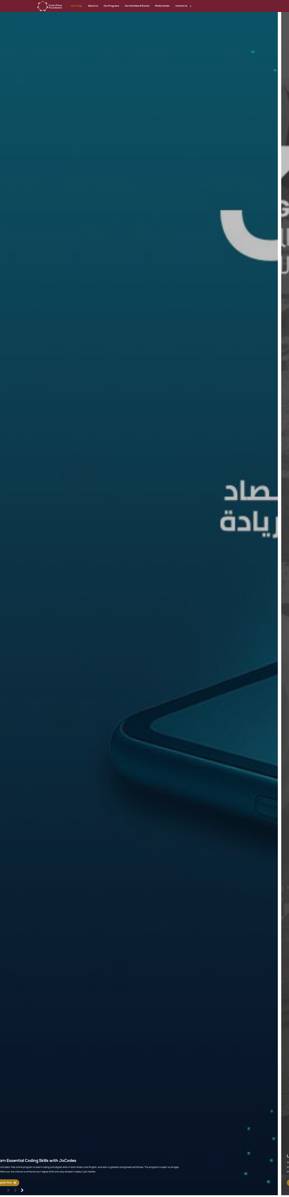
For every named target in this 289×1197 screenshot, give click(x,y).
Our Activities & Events (137, 6)
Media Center (162, 6)
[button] (8, 1190)
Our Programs (111, 6)
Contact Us (181, 6)
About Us (93, 6)
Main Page (76, 6)
